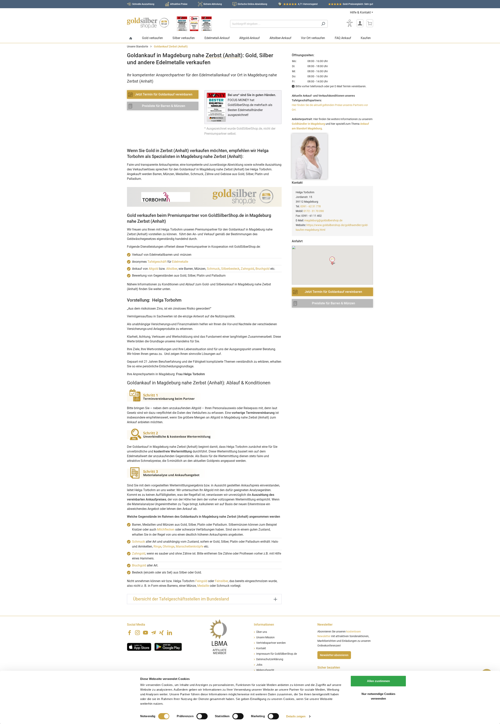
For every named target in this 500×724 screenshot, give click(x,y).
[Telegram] (153, 633)
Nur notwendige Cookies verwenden (378, 696)
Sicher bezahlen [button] (328, 667)
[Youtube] (145, 633)
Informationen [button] (264, 624)
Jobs (259, 664)
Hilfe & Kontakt (360, 12)
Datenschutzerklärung (269, 659)
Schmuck (213, 269)
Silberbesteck (230, 269)
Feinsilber (221, 581)
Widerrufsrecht (265, 670)
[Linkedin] (169, 633)
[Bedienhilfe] (350, 23)
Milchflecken (165, 529)
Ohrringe (168, 546)
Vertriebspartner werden (271, 643)
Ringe (157, 546)
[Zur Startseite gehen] (148, 23)
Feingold (201, 581)
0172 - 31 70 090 (314, 211)
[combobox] (274, 24)
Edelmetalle (180, 262)
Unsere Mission (265, 637)
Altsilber (171, 269)
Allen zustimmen (378, 681)
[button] (332, 261)
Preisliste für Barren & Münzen (163, 106)
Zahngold (247, 269)
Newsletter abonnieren (334, 655)
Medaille (203, 586)
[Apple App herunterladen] (139, 646)
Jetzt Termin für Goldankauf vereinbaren (163, 94)
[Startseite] (131, 38)
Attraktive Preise (178, 4)
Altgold (153, 269)
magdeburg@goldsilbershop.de (323, 220)
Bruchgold (262, 269)
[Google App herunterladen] (168, 646)
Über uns (261, 632)
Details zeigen (295, 716)
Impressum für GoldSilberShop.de (276, 653)
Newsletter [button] (325, 624)
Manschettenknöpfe (189, 546)
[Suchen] (323, 24)
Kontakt (261, 648)
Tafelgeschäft (157, 262)
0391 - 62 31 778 (310, 206)
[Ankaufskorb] (369, 23)
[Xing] (161, 633)
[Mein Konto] (360, 23)
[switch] (202, 716)
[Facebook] (129, 633)
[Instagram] (137, 633)
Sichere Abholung (212, 4)
